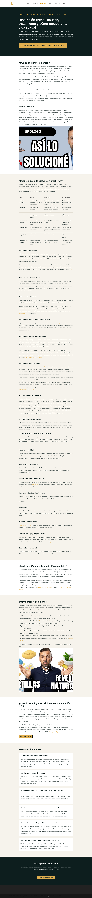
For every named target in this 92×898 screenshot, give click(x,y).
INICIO (29, 3)
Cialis (50, 621)
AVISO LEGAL (28, 896)
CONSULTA (57, 3)
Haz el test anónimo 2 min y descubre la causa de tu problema (42, 45)
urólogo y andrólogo (53, 732)
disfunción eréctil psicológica (44, 587)
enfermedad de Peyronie (56, 323)
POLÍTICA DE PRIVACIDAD (40, 896)
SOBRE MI (36, 3)
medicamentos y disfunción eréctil (33, 357)
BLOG (63, 3)
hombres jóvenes (43, 367)
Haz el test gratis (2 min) (46, 877)
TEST (50, 3)
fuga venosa (35, 484)
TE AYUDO (43, 3)
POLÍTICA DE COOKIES (55, 896)
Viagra (40, 621)
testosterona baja (23, 313)
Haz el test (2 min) (25, 736)
